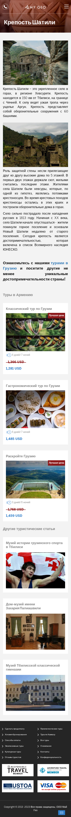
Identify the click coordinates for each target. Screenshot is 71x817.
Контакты (44, 752)
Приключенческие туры (51, 729)
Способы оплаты (13, 740)
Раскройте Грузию (21, 456)
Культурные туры (13, 752)
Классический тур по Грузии (29, 308)
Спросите (61, 812)
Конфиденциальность (50, 757)
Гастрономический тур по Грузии (33, 386)
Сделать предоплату (14, 729)
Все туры (44, 740)
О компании (45, 746)
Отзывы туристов (13, 757)
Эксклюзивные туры (14, 746)
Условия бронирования (16, 735)
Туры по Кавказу (47, 735)
